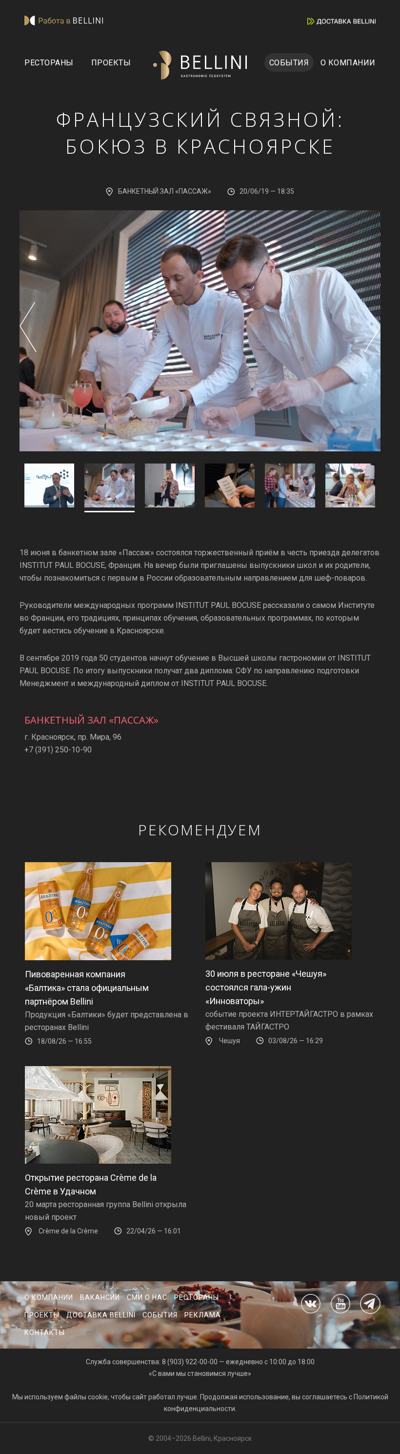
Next (371, 327)
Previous (28, 327)
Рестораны (49, 62)
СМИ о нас (147, 1297)
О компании (348, 62)
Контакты (44, 1332)
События (289, 62)
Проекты (111, 62)
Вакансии (100, 1297)
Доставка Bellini (101, 1315)
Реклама (202, 1315)
